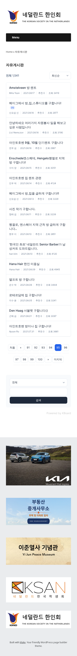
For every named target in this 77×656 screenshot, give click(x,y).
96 (65, 347)
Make (23, 642)
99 (32, 359)
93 (43, 347)
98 (24, 359)
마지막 (58, 359)
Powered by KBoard (59, 413)
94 (50, 347)
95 (58, 347)
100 (40, 359)
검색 (38, 400)
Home (9, 51)
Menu (15, 37)
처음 (12, 347)
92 (35, 347)
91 (28, 347)
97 (17, 359)
